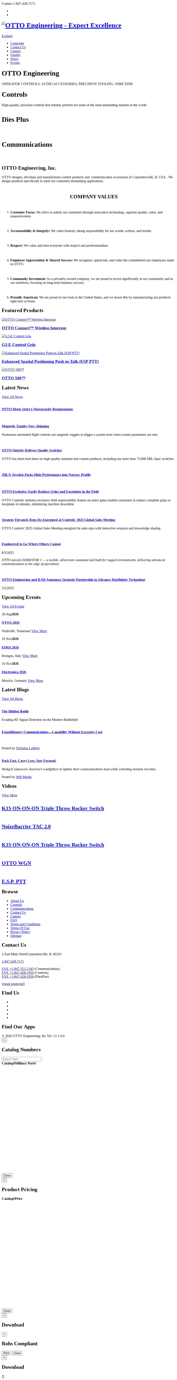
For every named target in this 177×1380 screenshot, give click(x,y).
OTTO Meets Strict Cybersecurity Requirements (37, 409)
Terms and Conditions (25, 924)
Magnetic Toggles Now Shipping (25, 426)
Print (6, 1353)
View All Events (13, 606)
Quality (15, 55)
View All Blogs (12, 699)
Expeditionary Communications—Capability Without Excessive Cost (52, 732)
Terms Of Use (20, 928)
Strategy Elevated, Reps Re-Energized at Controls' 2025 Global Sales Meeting (58, 520)
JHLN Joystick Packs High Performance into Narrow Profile (46, 475)
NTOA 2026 (10, 622)
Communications (13, 159)
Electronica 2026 (14, 672)
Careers (15, 51)
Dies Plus (8, 134)
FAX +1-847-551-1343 (18, 969)
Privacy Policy (20, 932)
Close (7, 1175)
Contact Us (18, 47)
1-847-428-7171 (13, 961)
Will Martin (24, 777)
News (14, 59)
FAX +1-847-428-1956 (18, 972)
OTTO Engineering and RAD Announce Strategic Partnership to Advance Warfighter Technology (73, 579)
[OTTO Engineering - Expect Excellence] (61, 25)
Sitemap (15, 936)
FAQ (13, 920)
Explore (7, 36)
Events (15, 63)
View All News (12, 397)
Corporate (17, 43)
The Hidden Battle (15, 711)
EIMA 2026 (10, 647)
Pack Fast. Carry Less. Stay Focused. (29, 761)
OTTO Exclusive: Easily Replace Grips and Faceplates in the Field (50, 491)
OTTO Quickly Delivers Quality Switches (32, 450)
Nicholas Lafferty (28, 748)
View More (39, 631)
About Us (17, 901)
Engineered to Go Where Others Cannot (31, 544)
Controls (7, 109)
